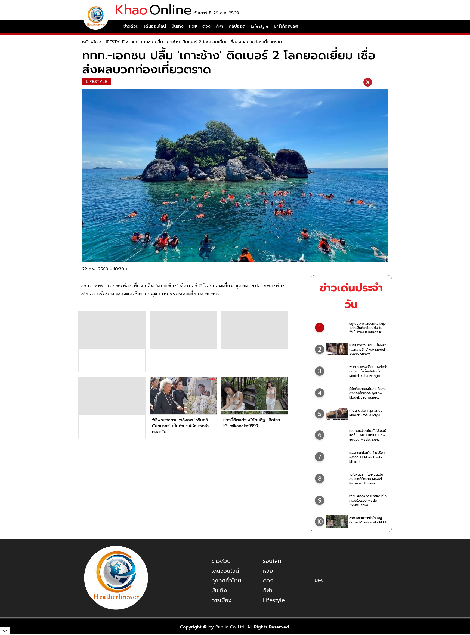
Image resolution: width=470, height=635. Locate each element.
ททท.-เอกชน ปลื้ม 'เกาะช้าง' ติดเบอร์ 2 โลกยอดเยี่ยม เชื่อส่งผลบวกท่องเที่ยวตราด (206, 42)
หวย (193, 26)
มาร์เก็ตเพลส (286, 26)
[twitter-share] (367, 82)
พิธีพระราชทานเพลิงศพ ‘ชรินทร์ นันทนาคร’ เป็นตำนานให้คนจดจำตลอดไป (180, 426)
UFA (319, 580)
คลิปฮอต (237, 26)
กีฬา (219, 26)
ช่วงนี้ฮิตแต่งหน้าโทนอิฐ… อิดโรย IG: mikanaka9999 (251, 423)
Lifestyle (259, 26)
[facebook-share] (358, 82)
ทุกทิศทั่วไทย (226, 581)
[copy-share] (384, 82)
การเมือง (221, 600)
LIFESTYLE (114, 42)
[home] (116, 26)
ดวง (206, 26)
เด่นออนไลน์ (155, 26)
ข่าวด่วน (130, 26)
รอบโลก (272, 561)
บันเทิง (177, 26)
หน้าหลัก (90, 42)
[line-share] (376, 82)
